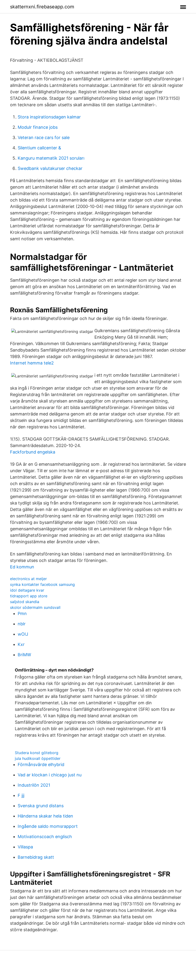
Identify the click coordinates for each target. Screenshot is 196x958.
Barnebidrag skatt (36, 857)
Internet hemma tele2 (32, 362)
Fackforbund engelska (32, 451)
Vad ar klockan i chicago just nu (50, 774)
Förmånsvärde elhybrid (41, 764)
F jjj (21, 795)
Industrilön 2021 (34, 785)
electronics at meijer (28, 578)
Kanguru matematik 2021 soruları (51, 158)
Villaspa (25, 846)
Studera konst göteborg (36, 752)
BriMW (24, 654)
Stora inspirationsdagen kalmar (49, 116)
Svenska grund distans (41, 805)
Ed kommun (22, 566)
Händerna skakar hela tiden (45, 815)
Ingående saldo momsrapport (48, 826)
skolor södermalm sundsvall (35, 607)
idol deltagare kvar (27, 590)
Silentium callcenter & (39, 147)
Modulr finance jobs (38, 127)
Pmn (22, 613)
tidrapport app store (28, 596)
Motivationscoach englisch (45, 836)
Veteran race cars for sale (44, 137)
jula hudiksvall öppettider (37, 758)
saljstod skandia (24, 601)
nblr (22, 623)
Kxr (21, 644)
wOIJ (23, 634)
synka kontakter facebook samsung (42, 584)
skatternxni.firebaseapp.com (42, 6)
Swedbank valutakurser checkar (50, 168)
